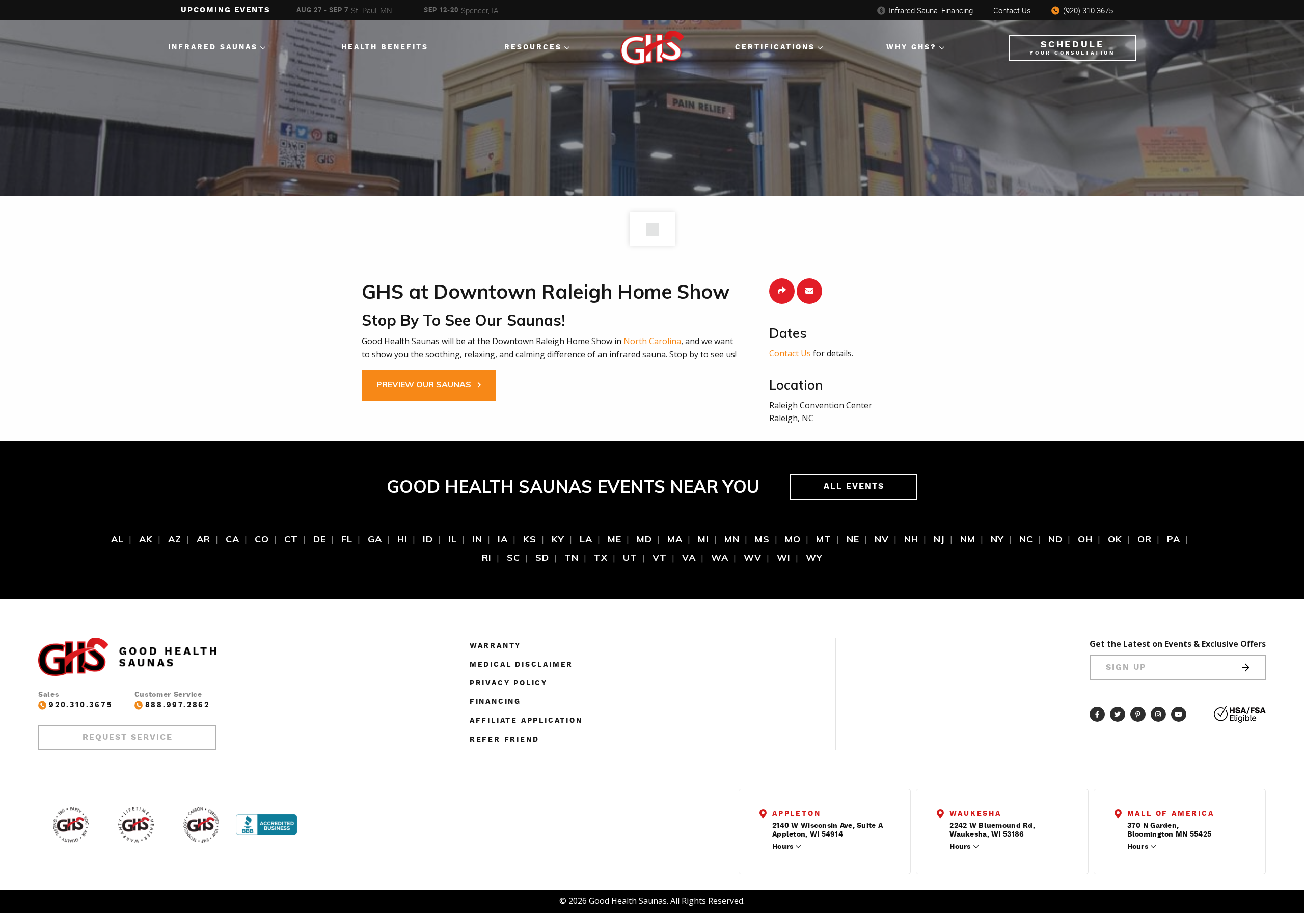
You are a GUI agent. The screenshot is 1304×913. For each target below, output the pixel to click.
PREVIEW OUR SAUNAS (424, 384)
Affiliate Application (526, 720)
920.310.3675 (81, 705)
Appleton (796, 813)
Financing (931, 10)
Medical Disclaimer (521, 664)
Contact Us (1012, 10)
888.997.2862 (177, 705)
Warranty (495, 645)
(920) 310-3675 (1088, 10)
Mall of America (1170, 813)
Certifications (775, 47)
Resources (533, 47)
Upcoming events (225, 10)
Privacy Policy (509, 683)
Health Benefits (384, 47)
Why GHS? (911, 47)
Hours (782, 846)
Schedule (1072, 48)
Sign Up (1126, 667)
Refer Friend (504, 739)
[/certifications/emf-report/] (201, 825)
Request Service (128, 737)
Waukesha (975, 813)
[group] (349, 10)
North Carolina (652, 341)
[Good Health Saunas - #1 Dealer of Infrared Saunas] (70, 825)
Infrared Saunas (213, 47)
